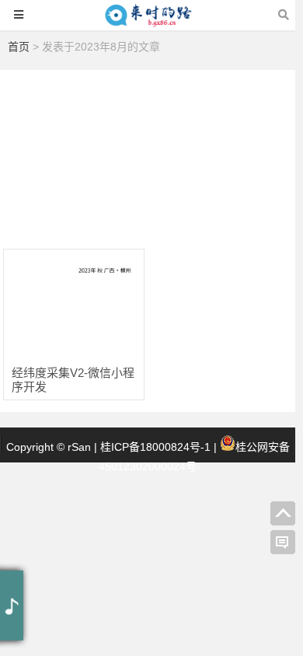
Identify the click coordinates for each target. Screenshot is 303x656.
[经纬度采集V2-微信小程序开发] (74, 301)
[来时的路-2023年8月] (147, 22)
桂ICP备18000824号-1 (155, 447)
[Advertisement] (151, 153)
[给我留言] (282, 542)
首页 (19, 46)
